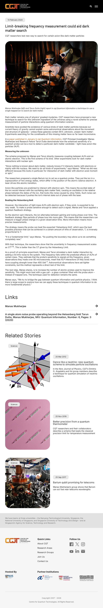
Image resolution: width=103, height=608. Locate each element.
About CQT (42, 543)
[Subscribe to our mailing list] (83, 551)
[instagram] (83, 544)
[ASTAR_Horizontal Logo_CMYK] (46, 578)
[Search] (91, 6)
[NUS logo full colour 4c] (9, 577)
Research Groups (45, 552)
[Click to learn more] (51, 306)
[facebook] (71, 544)
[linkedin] (77, 551)
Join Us (41, 556)
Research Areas (44, 548)
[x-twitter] (77, 544)
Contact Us (42, 561)
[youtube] (71, 551)
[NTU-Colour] (67, 578)
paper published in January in (35, 139)
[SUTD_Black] (88, 578)
